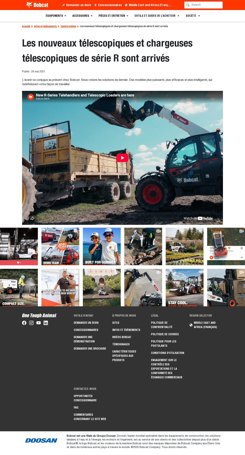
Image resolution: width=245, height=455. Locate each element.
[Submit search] (219, 5)
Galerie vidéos (68, 26)
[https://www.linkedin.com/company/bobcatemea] (46, 323)
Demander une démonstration (84, 339)
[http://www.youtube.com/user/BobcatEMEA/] (38, 323)
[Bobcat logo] (37, 5)
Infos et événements (45, 26)
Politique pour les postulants (163, 343)
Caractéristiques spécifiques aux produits (124, 356)
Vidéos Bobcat (121, 337)
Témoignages (121, 344)
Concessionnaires (110, 5)
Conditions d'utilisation (167, 353)
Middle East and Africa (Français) (151, 5)
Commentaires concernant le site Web (90, 417)
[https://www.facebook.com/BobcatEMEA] (24, 323)
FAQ (76, 407)
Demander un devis (78, 5)
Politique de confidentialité (161, 325)
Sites (115, 322)
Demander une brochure (90, 348)
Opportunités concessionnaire (85, 398)
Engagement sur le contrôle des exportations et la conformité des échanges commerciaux (166, 368)
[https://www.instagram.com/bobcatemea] (31, 323)
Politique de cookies (165, 334)
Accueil (26, 26)
